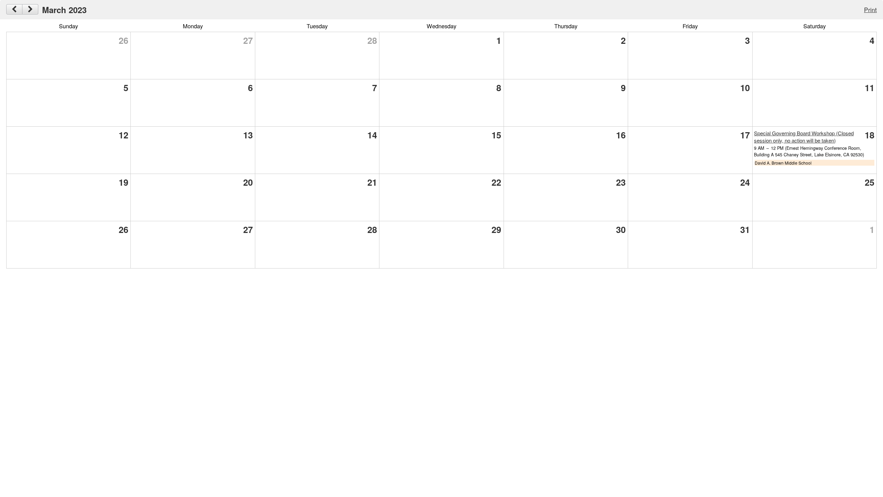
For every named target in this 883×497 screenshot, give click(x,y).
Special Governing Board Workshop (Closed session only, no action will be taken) (804, 136)
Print (870, 9)
